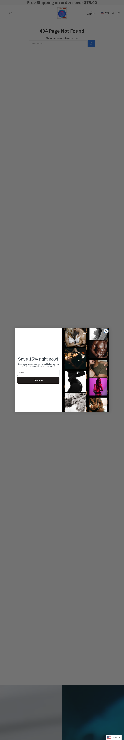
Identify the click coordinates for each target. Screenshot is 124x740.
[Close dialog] (106, 331)
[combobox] (114, 737)
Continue (38, 380)
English (114, 738)
